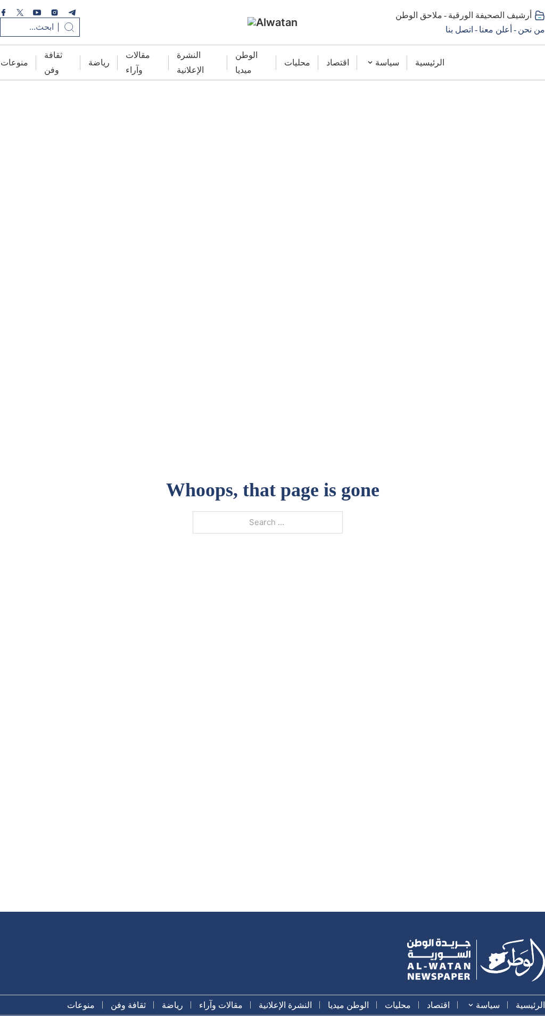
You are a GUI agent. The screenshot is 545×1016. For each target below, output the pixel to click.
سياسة (387, 62)
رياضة (99, 62)
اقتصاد (337, 62)
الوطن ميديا (246, 62)
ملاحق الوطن (418, 15)
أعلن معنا (495, 29)
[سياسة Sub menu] (370, 62)
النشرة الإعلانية (190, 62)
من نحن (531, 29)
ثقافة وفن (53, 62)
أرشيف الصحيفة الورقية (490, 15)
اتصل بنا (459, 29)
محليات (297, 62)
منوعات (14, 62)
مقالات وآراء (138, 62)
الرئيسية (429, 62)
